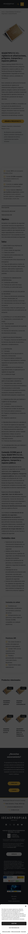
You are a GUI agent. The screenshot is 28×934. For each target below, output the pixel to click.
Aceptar (14, 923)
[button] (25, 906)
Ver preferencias (14, 928)
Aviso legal (23, 931)
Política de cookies (6, 931)
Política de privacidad (15, 931)
